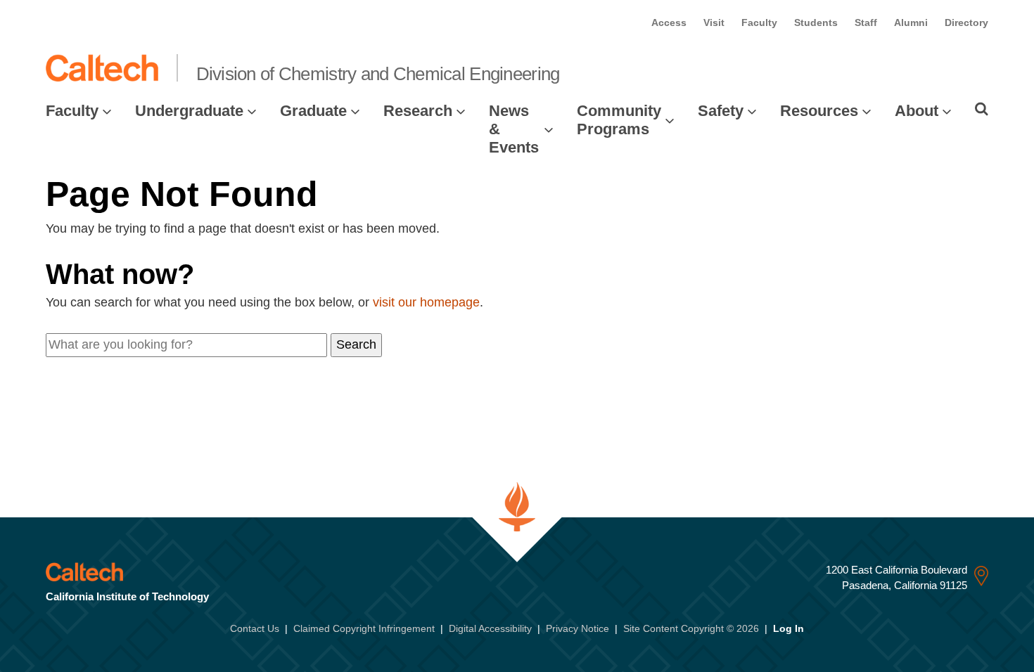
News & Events (514, 129)
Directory (966, 22)
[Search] (981, 109)
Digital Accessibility (490, 628)
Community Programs (619, 120)
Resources (819, 110)
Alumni (911, 22)
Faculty (759, 22)
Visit (714, 22)
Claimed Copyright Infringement (364, 628)
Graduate (313, 110)
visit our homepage (426, 302)
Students (816, 22)
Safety (720, 110)
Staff (866, 22)
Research (417, 110)
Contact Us (254, 628)
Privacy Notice (577, 628)
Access (669, 22)
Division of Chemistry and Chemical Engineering (378, 73)
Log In (788, 628)
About (916, 110)
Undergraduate (189, 110)
